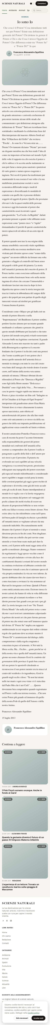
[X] (7, 920)
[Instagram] (11, 920)
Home (4, 10)
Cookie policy (33, 1013)
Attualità (5, 984)
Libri (4, 988)
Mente (4, 973)
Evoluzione (6, 966)
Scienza (25, 17)
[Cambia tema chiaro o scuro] (32, 3)
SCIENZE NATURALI (13, 3)
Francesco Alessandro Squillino (28, 52)
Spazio (4, 962)
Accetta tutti (38, 1018)
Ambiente (13, 10)
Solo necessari (22, 1018)
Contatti (5, 943)
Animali (22, 10)
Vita (3, 969)
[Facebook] (3, 920)
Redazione (6, 939)
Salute (4, 977)
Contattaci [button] (42, 3)
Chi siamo (6, 936)
